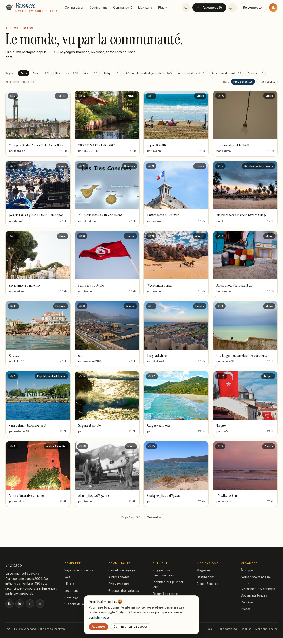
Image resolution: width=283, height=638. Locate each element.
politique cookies (167, 612)
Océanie (255, 73)
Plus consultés (243, 81)
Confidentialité (227, 628)
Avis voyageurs (119, 584)
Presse (246, 609)
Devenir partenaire (254, 595)
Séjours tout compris (79, 570)
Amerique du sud (192, 73)
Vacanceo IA (212, 7)
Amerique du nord (226, 73)
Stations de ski (74, 604)
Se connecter (253, 7)
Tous (23, 73)
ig (19, 603)
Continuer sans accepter (131, 626)
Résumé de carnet (165, 594)
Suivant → (154, 517)
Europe (41, 73)
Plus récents (267, 81)
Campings (71, 597)
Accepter (98, 626)
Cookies (246, 628)
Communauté (122, 7)
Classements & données (258, 589)
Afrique (111, 73)
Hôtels (69, 584)
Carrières (247, 602)
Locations (71, 590)
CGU (211, 628)
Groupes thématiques (123, 590)
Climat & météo (207, 584)
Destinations (98, 7)
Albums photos (119, 577)
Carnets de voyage (121, 570)
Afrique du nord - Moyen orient (149, 73)
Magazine (145, 7)
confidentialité (99, 617)
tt (40, 603)
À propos (247, 570)
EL (273, 7)
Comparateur (74, 7)
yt (29, 603)
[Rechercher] (186, 7)
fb (9, 603)
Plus (161, 7)
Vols (67, 577)
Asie (90, 73)
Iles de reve (66, 73)
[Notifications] (232, 7)
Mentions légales (266, 628)
